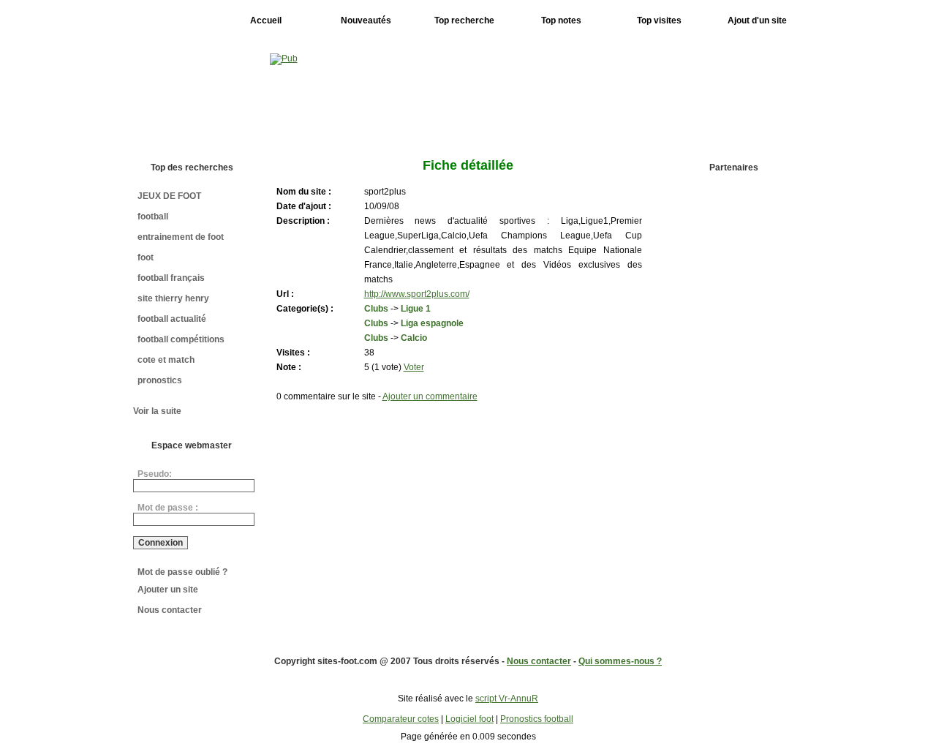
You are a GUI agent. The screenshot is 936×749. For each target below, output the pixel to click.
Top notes (561, 20)
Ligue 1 (416, 309)
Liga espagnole (432, 323)
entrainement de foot (180, 237)
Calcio (414, 338)
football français (171, 278)
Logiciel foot (469, 719)
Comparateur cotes (401, 719)
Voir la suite (157, 411)
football (152, 216)
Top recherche (464, 20)
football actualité (171, 319)
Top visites (659, 20)
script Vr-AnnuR (506, 698)
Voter (414, 367)
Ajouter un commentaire (430, 396)
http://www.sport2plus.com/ (416, 294)
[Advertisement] (738, 410)
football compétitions (180, 339)
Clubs (376, 309)
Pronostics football (536, 719)
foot (145, 257)
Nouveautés (366, 20)
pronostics (159, 380)
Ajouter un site (167, 589)
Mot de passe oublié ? (182, 572)
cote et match (166, 360)
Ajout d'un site (757, 20)
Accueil (266, 20)
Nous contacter (169, 610)
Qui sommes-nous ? (620, 661)
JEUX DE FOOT (169, 196)
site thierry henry (173, 298)
